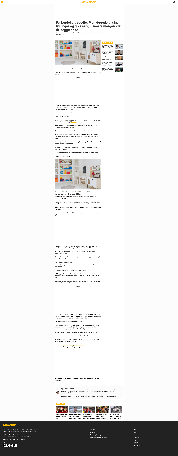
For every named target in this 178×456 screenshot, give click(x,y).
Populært (137, 440)
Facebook (73, 122)
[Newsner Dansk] (88, 2)
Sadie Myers (64, 345)
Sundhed (136, 442)
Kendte (136, 435)
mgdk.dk (6, 442)
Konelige (136, 437)
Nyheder (62, 32)
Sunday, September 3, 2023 (77, 345)
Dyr (135, 430)
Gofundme (95, 332)
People (67, 116)
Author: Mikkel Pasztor (61, 34)
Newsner (57, 32)
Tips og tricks (138, 445)
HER (98, 336)
